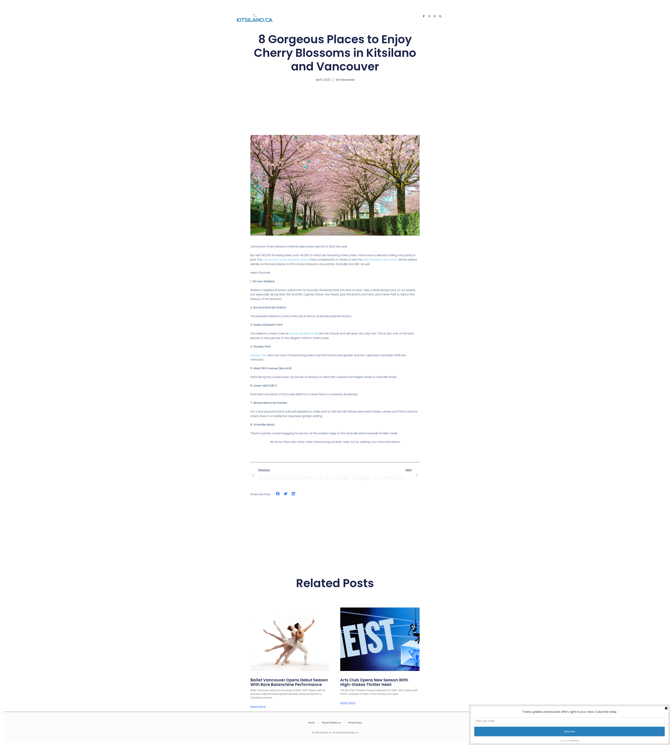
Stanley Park (258, 355)
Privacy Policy (355, 722)
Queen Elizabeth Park (303, 333)
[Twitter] (429, 16)
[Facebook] (424, 16)
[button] (278, 494)
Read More (258, 706)
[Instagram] (435, 16)
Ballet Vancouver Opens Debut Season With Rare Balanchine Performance (289, 682)
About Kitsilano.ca (331, 722)
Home (311, 722)
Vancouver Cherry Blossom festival (286, 260)
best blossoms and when (380, 260)
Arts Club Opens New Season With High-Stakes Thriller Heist (374, 682)
